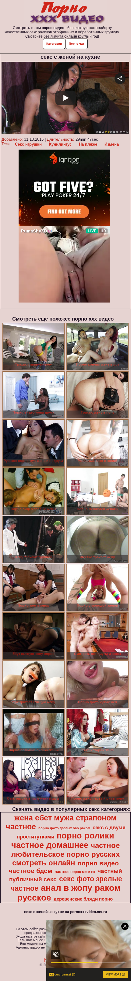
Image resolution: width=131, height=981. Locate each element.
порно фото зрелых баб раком (64, 828)
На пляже (88, 144)
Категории (54, 43)
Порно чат (76, 43)
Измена (111, 144)
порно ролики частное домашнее (62, 840)
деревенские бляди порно (83, 899)
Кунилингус (60, 144)
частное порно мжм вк (75, 872)
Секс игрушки (28, 144)
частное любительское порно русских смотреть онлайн (65, 854)
